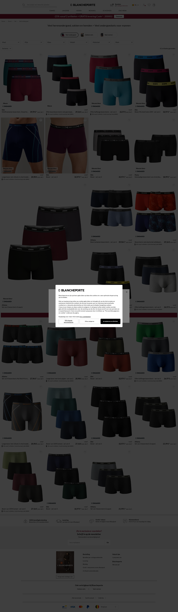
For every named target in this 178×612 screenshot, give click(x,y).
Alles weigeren (89, 321)
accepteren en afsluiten (110, 321)
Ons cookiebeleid (85, 317)
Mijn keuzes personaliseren (68, 321)
